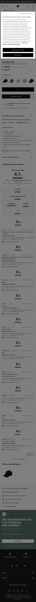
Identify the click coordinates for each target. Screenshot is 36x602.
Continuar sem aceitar (26, 13)
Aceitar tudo (18, 55)
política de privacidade (14, 44)
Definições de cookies (18, 50)
